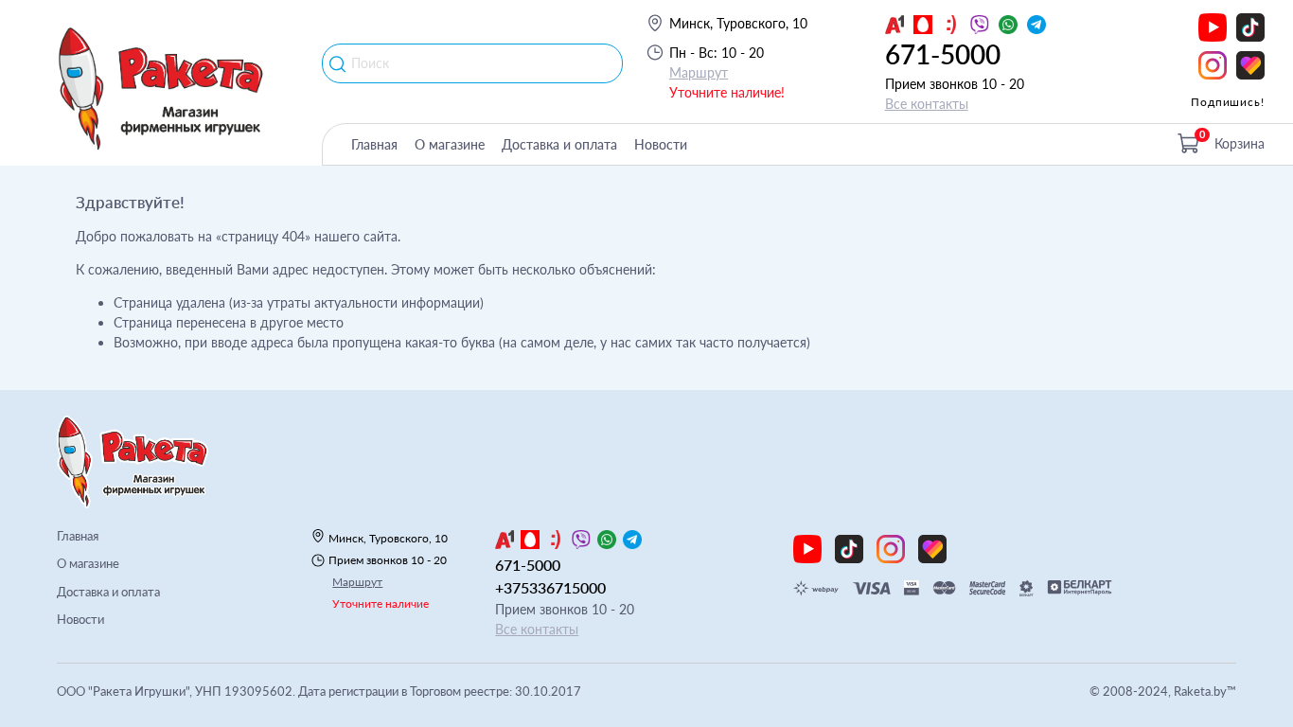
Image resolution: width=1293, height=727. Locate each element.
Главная (374, 144)
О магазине (450, 144)
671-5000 (943, 54)
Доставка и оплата (559, 144)
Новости (660, 144)
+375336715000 (550, 587)
